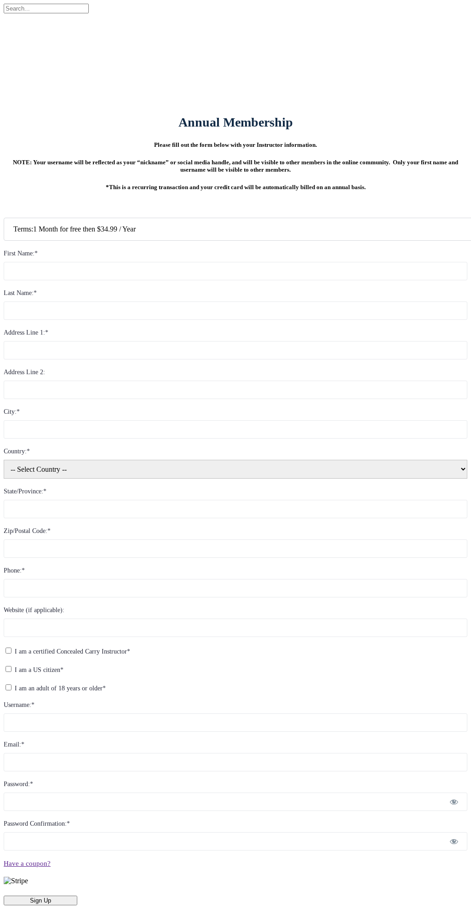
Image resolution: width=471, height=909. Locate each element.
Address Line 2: (24, 372)
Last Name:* (20, 292)
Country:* (17, 451)
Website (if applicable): (34, 610)
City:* (12, 411)
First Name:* (21, 253)
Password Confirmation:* (37, 823)
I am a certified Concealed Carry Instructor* (71, 651)
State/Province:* (25, 491)
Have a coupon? (27, 863)
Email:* (14, 744)
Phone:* (14, 570)
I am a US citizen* (38, 669)
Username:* (19, 704)
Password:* (18, 784)
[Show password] (454, 802)
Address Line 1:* (26, 332)
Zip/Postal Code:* (27, 530)
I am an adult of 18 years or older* (59, 688)
